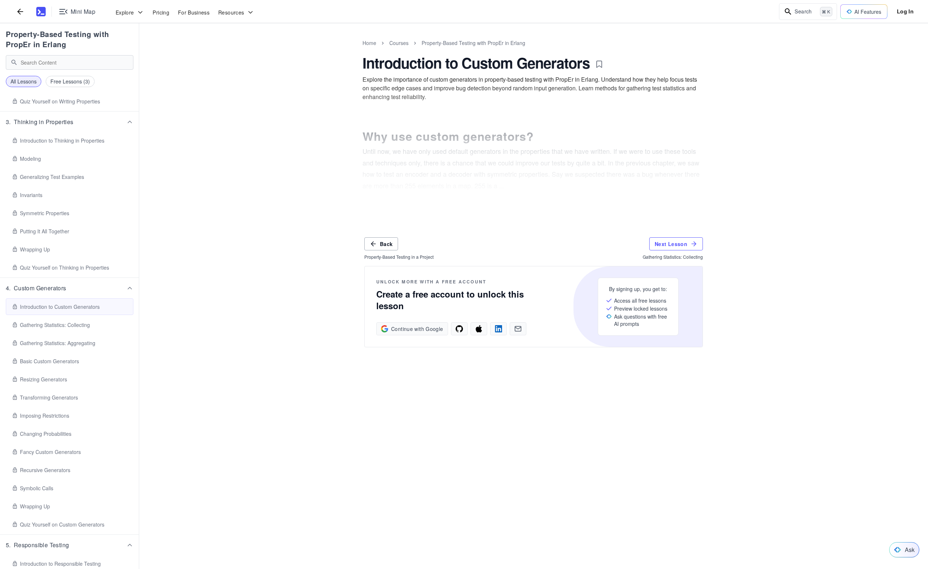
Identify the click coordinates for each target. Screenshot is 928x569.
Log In (905, 11)
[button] (69, 122)
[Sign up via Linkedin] (498, 328)
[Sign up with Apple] (479, 328)
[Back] (20, 11)
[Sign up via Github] (459, 328)
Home (369, 42)
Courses (399, 42)
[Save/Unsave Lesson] (599, 64)
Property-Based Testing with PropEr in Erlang (57, 39)
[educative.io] (41, 11)
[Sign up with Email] (518, 328)
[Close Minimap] (139, 50)
